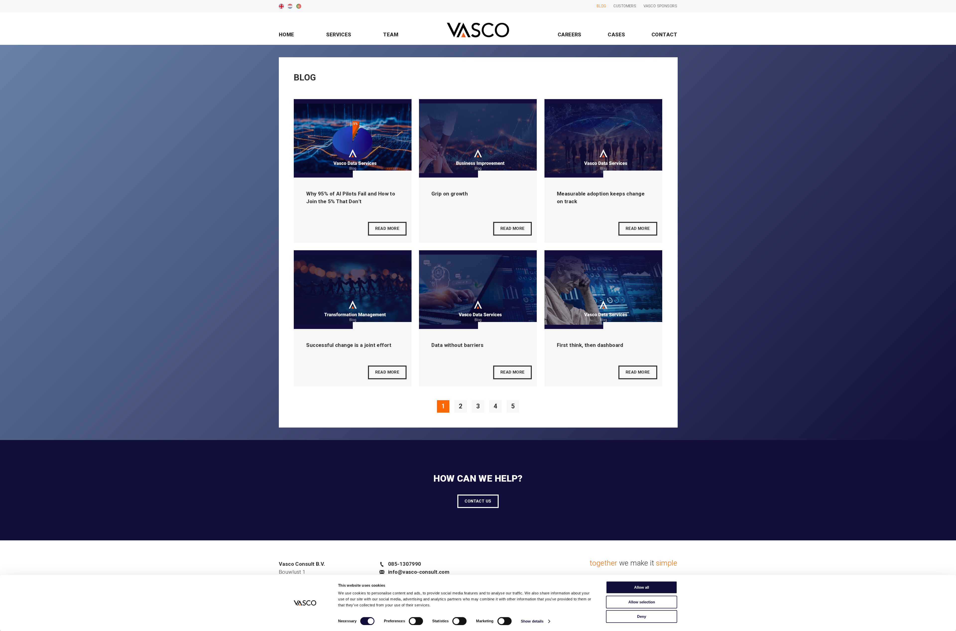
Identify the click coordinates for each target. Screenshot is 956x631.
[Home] (478, 31)
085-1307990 (404, 564)
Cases (616, 35)
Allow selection (641, 602)
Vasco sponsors (660, 6)
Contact (664, 35)
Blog (601, 6)
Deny (641, 616)
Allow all (641, 587)
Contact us (478, 501)
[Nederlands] (290, 6)
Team (390, 35)
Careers (569, 35)
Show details (532, 621)
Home (286, 35)
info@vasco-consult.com (418, 572)
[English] (281, 6)
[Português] (298, 6)
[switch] (416, 621)
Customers (624, 6)
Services (338, 35)
